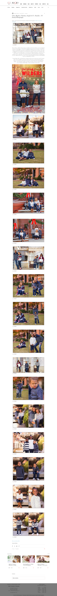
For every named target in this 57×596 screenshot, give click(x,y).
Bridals (35, 7)
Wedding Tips (31, 7)
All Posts (9, 7)
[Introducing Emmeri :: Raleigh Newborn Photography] (28, 559)
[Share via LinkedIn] (16, 546)
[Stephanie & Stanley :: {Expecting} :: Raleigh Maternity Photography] (14, 559)
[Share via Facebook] (12, 546)
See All (48, 553)
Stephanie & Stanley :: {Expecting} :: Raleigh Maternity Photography (12, 565)
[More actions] (44, 13)
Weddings (13, 7)
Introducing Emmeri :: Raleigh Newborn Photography (28, 565)
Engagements (18, 7)
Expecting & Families (24, 7)
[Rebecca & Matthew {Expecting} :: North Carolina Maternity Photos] (43, 559)
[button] (48, 7)
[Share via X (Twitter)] (14, 546)
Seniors (39, 7)
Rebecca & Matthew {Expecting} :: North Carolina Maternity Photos (43, 565)
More (42, 7)
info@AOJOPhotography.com (15, 590)
